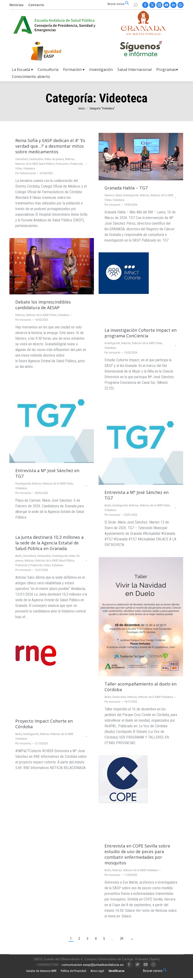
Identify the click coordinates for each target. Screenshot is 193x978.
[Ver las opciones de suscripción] (141, 49)
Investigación (131, 195)
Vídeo (18, 168)
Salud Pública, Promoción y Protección (61, 164)
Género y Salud (113, 195)
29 (121, 938)
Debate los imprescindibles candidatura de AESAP (43, 304)
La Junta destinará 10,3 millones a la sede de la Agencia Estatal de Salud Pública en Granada (49, 542)
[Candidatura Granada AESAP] (143, 34)
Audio (108, 505)
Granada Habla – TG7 (126, 188)
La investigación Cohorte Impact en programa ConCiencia (141, 333)
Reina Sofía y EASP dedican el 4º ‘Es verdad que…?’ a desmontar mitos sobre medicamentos (50, 146)
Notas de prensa (54, 159)
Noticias (70, 159)
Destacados (36, 159)
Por (25, 173)
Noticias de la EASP (26, 164)
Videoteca (29, 168)
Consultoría (21, 159)
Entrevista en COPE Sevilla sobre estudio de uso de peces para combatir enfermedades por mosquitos (137, 854)
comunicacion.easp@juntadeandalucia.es (93, 964)
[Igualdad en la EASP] (53, 51)
